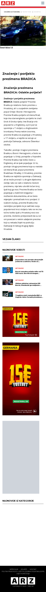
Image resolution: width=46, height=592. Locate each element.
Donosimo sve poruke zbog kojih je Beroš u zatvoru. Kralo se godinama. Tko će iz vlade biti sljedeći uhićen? (29, 260)
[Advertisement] (20, 457)
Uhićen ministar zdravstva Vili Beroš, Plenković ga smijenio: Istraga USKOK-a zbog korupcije (28, 284)
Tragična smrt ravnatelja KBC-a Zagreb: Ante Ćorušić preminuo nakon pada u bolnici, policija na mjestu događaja (28, 296)
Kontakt (33, 569)
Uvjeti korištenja (23, 574)
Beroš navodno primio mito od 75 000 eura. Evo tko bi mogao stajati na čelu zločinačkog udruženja (29, 272)
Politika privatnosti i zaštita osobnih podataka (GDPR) (23, 571)
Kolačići (24, 569)
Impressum (14, 569)
